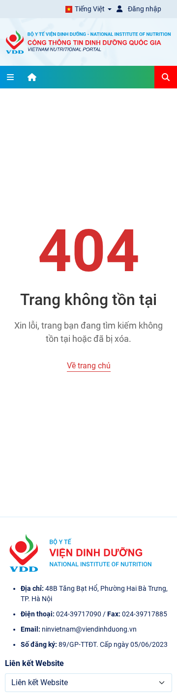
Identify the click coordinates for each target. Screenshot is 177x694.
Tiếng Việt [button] (90, 9)
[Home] (32, 77)
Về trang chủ (89, 365)
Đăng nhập (143, 9)
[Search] (165, 77)
